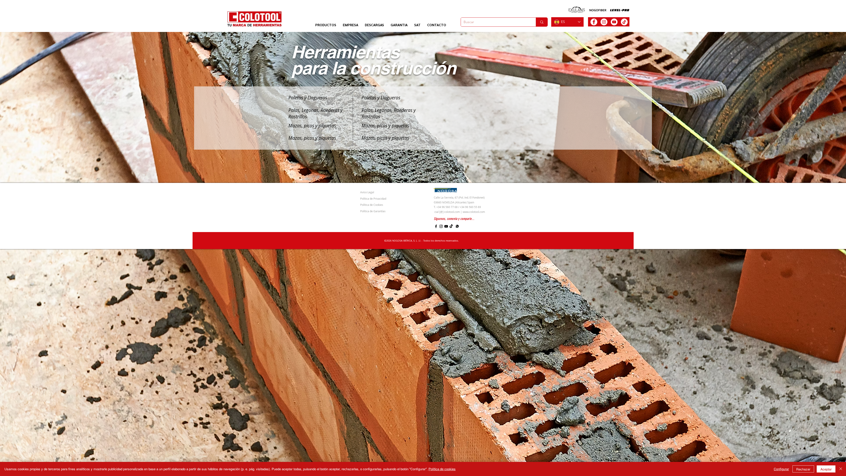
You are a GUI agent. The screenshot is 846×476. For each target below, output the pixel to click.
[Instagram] (441, 226)
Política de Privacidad (373, 198)
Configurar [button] (781, 469)
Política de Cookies (371, 204)
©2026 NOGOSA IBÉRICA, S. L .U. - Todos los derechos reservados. (421, 240)
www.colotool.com (474, 212)
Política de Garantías (373, 211)
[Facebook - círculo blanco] (593, 22)
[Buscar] (541, 22)
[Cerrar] (840, 468)
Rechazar (803, 469)
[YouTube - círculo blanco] (614, 22)
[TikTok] (624, 22)
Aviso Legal (367, 192)
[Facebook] (436, 226)
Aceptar (826, 469)
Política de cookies (442, 469)
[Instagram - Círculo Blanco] (604, 22)
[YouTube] (446, 226)
